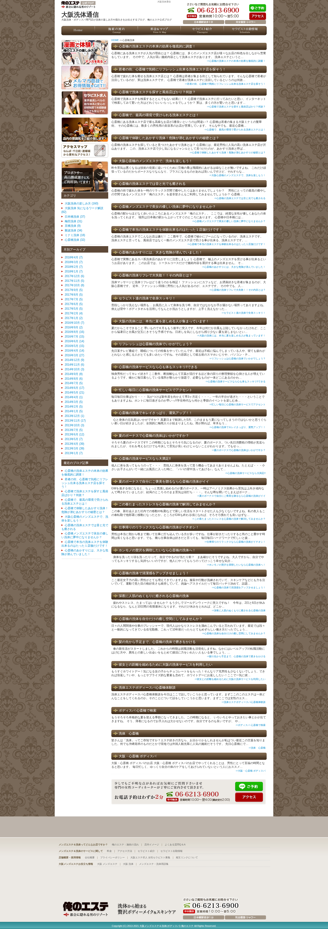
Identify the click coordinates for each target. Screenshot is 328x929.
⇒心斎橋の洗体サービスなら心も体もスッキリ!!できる (235, 381)
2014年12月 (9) (74, 360)
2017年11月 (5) (74, 280)
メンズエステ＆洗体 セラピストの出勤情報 (245, 30)
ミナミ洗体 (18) (75, 235)
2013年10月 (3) (74, 425)
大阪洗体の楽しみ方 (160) (81, 203)
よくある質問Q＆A (175, 844)
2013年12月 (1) (74, 416)
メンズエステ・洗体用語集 (153, 864)
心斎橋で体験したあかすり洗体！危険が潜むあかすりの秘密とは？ (84, 510)
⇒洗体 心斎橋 (257, 747)
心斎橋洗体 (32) (75, 239)
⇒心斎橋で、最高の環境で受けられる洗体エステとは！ (235, 129)
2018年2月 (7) (74, 266)
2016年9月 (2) (74, 327)
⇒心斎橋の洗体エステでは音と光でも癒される (240, 198)
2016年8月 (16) (74, 332)
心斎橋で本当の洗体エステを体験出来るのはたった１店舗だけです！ (84, 543)
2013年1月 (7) (74, 453)
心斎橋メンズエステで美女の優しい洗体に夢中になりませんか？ (84, 535)
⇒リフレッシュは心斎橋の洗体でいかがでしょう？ (237, 358)
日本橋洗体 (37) (75, 216)
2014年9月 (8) (74, 374)
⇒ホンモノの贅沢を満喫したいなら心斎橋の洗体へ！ (236, 564)
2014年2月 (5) (74, 406)
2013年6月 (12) (74, 434)
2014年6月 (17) (74, 387)
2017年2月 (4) (74, 313)
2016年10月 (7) (74, 322)
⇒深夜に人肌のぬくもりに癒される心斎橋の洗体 (239, 610)
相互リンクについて (187, 857)
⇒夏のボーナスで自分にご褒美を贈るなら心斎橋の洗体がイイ (231, 495)
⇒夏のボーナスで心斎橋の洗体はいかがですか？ (239, 450)
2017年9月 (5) (74, 290)
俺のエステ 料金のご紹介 (159, 30)
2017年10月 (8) (74, 285)
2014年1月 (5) (74, 411)
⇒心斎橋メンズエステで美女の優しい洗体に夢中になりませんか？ (229, 221)
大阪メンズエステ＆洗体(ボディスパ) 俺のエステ (166, 926)
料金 (109, 851)
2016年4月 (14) (74, 350)
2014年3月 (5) (74, 402)
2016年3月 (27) (74, 355)
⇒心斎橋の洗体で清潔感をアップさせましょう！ (239, 587)
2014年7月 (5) (74, 383)
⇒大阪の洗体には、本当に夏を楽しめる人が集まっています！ (231, 335)
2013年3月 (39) (74, 448)
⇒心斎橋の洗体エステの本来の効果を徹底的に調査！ (236, 61)
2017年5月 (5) (74, 308)
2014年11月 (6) (74, 364)
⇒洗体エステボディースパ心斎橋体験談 (243, 702)
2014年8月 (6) (74, 378)
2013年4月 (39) (74, 443)
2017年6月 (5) (74, 304)
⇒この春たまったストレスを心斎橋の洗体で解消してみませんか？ (229, 518)
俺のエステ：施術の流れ (125, 844)
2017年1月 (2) (74, 318)
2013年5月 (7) (74, 439)
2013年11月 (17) (75, 420)
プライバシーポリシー (112, 857)
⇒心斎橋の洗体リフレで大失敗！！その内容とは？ (237, 289)
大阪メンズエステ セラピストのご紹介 (202, 30)
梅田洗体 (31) (73, 221)
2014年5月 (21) (74, 392)
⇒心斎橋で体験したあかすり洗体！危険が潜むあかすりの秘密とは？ (227, 152)
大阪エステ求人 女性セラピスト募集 (150, 857)
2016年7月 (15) (74, 336)
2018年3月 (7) (74, 262)
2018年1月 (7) (74, 271)
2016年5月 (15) (74, 346)
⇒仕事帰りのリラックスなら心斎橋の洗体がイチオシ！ (235, 541)
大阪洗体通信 (164, 1)
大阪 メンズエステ (107, 864)
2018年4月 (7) (74, 257)
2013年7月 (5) (74, 430)
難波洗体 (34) (73, 230)
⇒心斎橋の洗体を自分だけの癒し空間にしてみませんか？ (234, 633)
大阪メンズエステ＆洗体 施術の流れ (116, 30)
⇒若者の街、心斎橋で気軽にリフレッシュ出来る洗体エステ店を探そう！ (225, 83)
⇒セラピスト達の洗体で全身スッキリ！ (243, 312)
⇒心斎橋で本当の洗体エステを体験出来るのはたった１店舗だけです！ (226, 244)
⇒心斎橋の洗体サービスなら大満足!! (245, 473)
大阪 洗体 (128, 864)
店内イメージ (151, 844)
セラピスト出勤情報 (171, 851)
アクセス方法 (124, 851)
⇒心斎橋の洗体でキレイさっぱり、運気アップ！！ (237, 427)
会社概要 (90, 857)
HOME (115, 40)
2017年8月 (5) (74, 294)
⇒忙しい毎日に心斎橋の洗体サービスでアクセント (237, 404)
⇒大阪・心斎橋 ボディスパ (250, 770)
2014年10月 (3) (74, 369)
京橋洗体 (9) (73, 225)
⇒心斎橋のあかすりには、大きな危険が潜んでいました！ (234, 267)
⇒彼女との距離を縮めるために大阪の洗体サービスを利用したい (230, 679)
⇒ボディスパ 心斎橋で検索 (250, 725)
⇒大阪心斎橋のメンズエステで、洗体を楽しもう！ (237, 175)
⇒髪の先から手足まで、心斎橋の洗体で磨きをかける (236, 656)
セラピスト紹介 (146, 851)
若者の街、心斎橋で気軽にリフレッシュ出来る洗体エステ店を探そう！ (84, 483)
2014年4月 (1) (74, 397)
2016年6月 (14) (74, 341)
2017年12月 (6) (74, 276)
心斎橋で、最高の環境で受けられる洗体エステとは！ (84, 501)
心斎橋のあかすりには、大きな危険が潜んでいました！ (84, 552)
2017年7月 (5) (74, 299)
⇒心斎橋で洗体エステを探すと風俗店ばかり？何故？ (236, 106)
